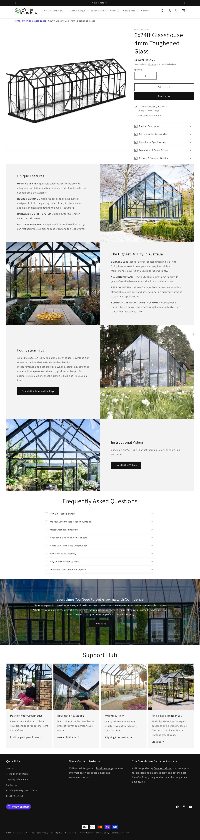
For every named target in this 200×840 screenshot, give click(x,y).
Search (9, 768)
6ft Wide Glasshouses (34, 20)
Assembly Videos (66, 737)
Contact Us (100, 623)
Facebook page (104, 768)
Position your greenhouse (24, 737)
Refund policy (56, 833)
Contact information (120, 833)
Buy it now (164, 96)
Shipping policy (102, 833)
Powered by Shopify (40, 833)
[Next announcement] (184, 3)
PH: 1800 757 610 (14, 795)
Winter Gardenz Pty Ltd (22, 833)
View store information (149, 115)
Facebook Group (163, 768)
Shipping (152, 64)
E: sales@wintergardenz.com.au (22, 790)
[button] (55, 10)
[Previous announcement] (15, 3)
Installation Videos (126, 465)
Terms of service (86, 833)
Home (17, 20)
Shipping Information (117, 737)
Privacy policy (71, 833)
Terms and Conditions (17, 774)
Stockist (156, 741)
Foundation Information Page (38, 391)
